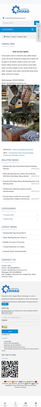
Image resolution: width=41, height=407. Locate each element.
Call (15, 405)
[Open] (38, 33)
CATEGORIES (7, 29)
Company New (9, 215)
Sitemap (23, 387)
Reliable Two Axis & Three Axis (13, 242)
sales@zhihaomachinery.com (15, 18)
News (14, 37)
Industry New (22, 37)
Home (8, 37)
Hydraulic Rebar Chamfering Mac (14, 251)
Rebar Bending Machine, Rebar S (14, 237)
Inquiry (25, 405)
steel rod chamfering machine (23, 149)
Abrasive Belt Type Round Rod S (14, 233)
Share (5, 405)
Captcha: (4, 320)
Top (36, 405)
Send (10, 331)
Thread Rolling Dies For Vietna (13, 247)
